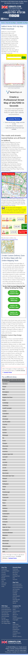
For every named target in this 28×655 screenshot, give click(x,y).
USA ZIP (15, 594)
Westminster (5, 540)
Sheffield (4, 511)
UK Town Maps (5, 621)
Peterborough (6, 492)
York (3, 551)
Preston (4, 500)
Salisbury (4, 508)
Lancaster (5, 457)
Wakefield (5, 535)
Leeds (4, 459)
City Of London (6, 421)
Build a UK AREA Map (13, 299)
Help (14, 622)
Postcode (4, 569)
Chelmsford (5, 413)
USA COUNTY (16, 596)
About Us (15, 614)
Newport (4, 478)
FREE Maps (4, 606)
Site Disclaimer (23, 652)
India (2, 586)
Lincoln (4, 467)
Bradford (4, 394)
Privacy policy (8, 652)
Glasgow (4, 443)
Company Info (17, 606)
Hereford (4, 448)
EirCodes (15, 591)
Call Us (15, 634)
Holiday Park (16, 576)
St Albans (4, 516)
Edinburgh (5, 435)
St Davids (5, 521)
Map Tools (15, 582)
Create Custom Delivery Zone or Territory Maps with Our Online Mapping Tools (13, 258)
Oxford (4, 486)
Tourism (15, 579)
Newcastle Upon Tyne (8, 475)
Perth (3, 489)
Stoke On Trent (6, 527)
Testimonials (16, 611)
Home (3, 23)
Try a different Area (9, 377)
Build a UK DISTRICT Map (13, 306)
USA (2, 581)
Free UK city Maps (11, 23)
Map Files (4, 567)
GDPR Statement (17, 618)
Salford (4, 505)
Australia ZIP (16, 599)
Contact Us (16, 607)
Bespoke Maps (17, 567)
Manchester (5, 473)
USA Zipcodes (5, 614)
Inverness (5, 451)
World (14, 603)
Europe (3, 579)
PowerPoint (16, 629)
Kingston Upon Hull (7, 454)
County (3, 572)
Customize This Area (14, 119)
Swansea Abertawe (7, 532)
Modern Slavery (17, 636)
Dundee (4, 429)
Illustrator (15, 627)
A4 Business (16, 571)
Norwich (4, 481)
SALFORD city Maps (22, 23)
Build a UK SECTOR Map (14, 313)
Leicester (4, 462)
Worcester (5, 549)
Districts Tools (17, 626)
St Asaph (4, 519)
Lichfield (4, 465)
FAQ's (14, 609)
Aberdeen (5, 383)
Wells (3, 538)
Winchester (5, 543)
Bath (3, 389)
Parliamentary (5, 576)
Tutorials (15, 631)
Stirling (4, 524)
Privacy (15, 616)
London (15, 592)
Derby (4, 427)
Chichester (5, 419)
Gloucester (5, 446)
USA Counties (5, 616)
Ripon (4, 503)
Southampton (5, 513)
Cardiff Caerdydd (6, 408)
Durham (4, 432)
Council (3, 574)
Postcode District (17, 585)
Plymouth (4, 494)
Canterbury (5, 405)
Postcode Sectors (18, 587)
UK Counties (16, 589)
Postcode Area (5, 607)
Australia (3, 583)
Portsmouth (5, 497)
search (23, 57)
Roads (3, 577)
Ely (3, 438)
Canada (3, 584)
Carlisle (4, 411)
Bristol (4, 400)
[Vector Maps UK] (14, 92)
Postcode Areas (17, 584)
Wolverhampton (6, 546)
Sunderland (5, 530)
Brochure (15, 572)
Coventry (4, 424)
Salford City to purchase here (9, 239)
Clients (15, 613)
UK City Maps (5, 619)
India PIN (15, 601)
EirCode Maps (5, 571)
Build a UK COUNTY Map (13, 292)
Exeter (4, 440)
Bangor (4, 386)
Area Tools (16, 624)
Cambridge (5, 402)
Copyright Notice (15, 652)
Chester (4, 416)
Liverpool (4, 470)
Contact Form (8, 372)
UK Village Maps (5, 623)
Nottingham (5, 484)
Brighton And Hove (7, 397)
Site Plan (15, 574)
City (14, 577)
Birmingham (5, 392)
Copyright (15, 619)
